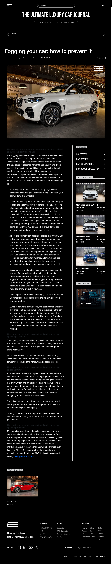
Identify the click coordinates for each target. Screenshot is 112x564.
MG (41, 531)
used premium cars (24, 456)
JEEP (42, 534)
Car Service (61, 537)
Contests (81, 154)
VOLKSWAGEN (46, 537)
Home (39, 22)
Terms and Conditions (82, 557)
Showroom (86, 537)
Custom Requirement (65, 534)
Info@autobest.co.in (83, 547)
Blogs (46, 22)
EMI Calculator (63, 531)
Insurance (93, 537)
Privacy (67, 557)
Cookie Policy (100, 557)
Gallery (100, 534)
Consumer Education (87, 169)
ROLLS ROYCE (46, 528)
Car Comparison (85, 164)
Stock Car (61, 528)
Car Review (82, 159)
